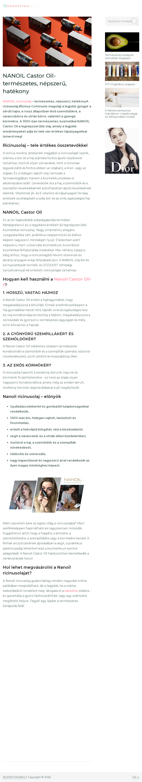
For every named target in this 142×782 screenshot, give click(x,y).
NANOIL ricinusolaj (17, 101)
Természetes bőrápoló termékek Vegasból (119, 57)
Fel (134, 777)
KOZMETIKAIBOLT (15, 777)
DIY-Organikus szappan (120, 84)
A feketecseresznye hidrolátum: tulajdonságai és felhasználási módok (121, 113)
